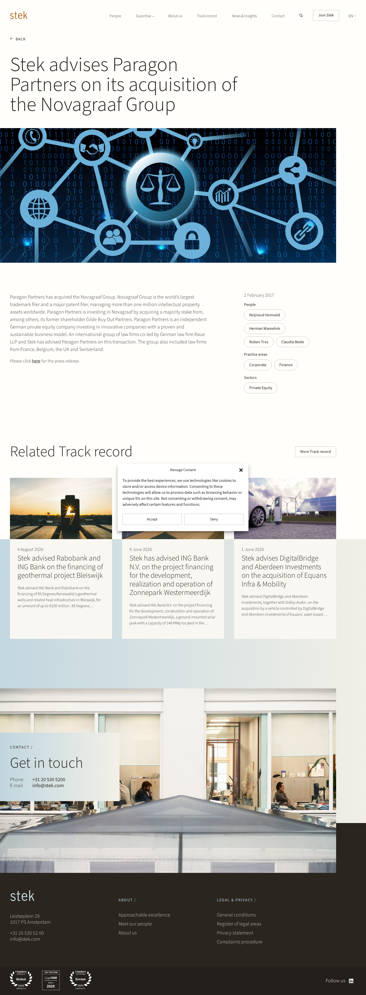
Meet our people (135, 923)
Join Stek (326, 15)
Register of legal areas (239, 923)
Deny (214, 519)
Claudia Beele (292, 342)
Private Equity (260, 388)
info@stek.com (48, 786)
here (36, 361)
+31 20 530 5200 (48, 780)
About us (175, 16)
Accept (152, 519)
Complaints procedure (239, 941)
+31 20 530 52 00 (27, 933)
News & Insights (244, 16)
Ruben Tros (258, 342)
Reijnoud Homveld (264, 315)
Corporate (257, 365)
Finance (286, 365)
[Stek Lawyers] (18, 16)
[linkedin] (351, 981)
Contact (278, 16)
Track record (207, 16)
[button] (241, 470)
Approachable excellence (144, 915)
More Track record (315, 451)
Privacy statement (235, 932)
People (115, 16)
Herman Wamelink (264, 328)
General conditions (236, 915)
